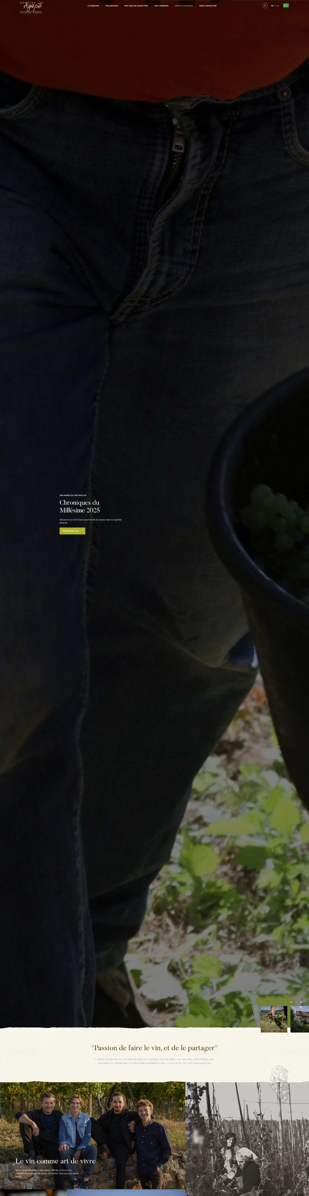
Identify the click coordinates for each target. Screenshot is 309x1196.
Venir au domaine (184, 6)
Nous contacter (207, 6)
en (277, 6)
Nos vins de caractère (136, 6)
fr (272, 6)
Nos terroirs (161, 6)
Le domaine (93, 6)
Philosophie (111, 6)
